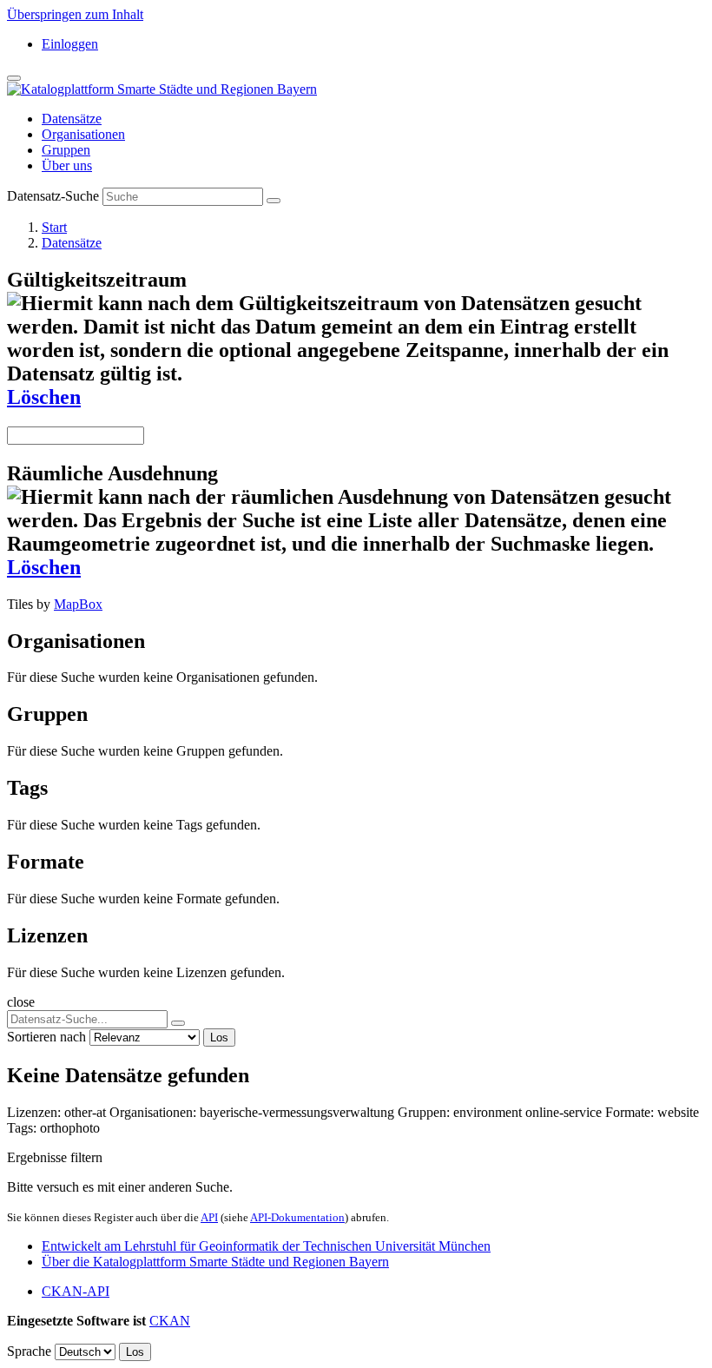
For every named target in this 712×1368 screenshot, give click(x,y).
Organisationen (83, 134)
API (209, 1217)
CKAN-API (75, 1291)
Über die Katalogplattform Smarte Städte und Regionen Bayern (215, 1261)
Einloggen (70, 43)
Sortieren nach (46, 1036)
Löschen (44, 397)
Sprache (29, 1351)
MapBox (78, 604)
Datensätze (72, 118)
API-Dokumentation (297, 1217)
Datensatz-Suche (53, 195)
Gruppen (66, 149)
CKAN (169, 1320)
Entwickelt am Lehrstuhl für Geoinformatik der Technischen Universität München (266, 1246)
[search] (178, 1023)
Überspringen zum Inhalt (75, 14)
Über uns (67, 165)
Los (219, 1037)
